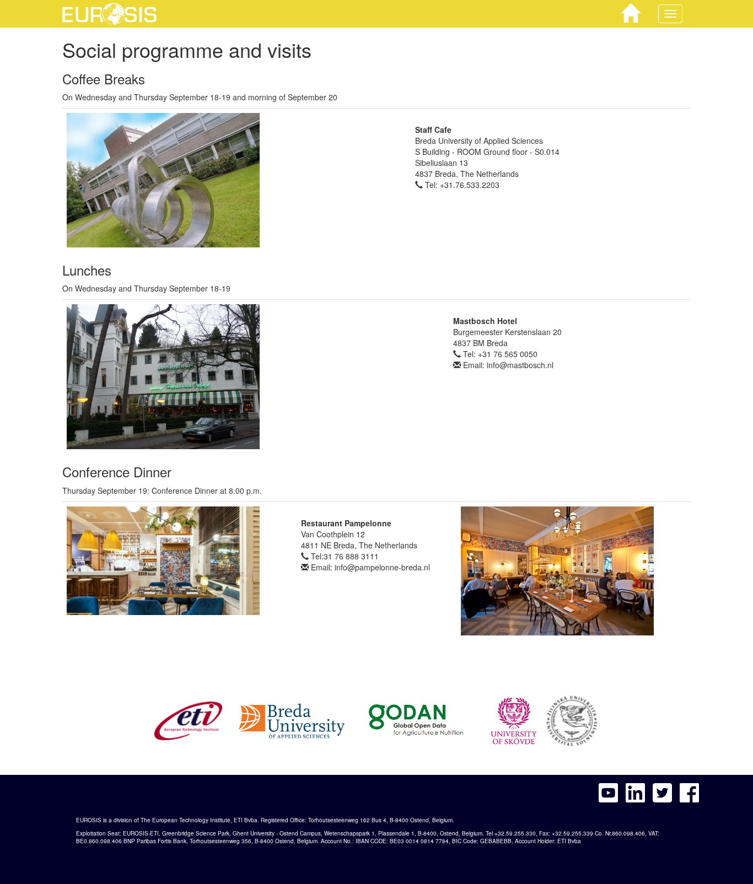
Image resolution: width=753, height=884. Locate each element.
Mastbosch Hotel (485, 320)
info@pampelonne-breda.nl (382, 567)
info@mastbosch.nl (520, 364)
